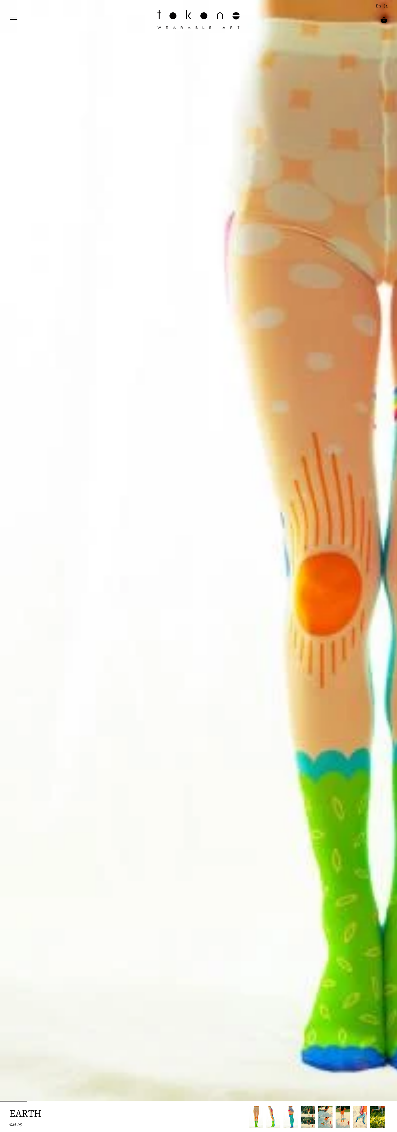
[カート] (384, 20)
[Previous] (248, 1117)
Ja (386, 6)
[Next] (387, 1117)
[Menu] (14, 21)
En (378, 6)
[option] (256, 1117)
